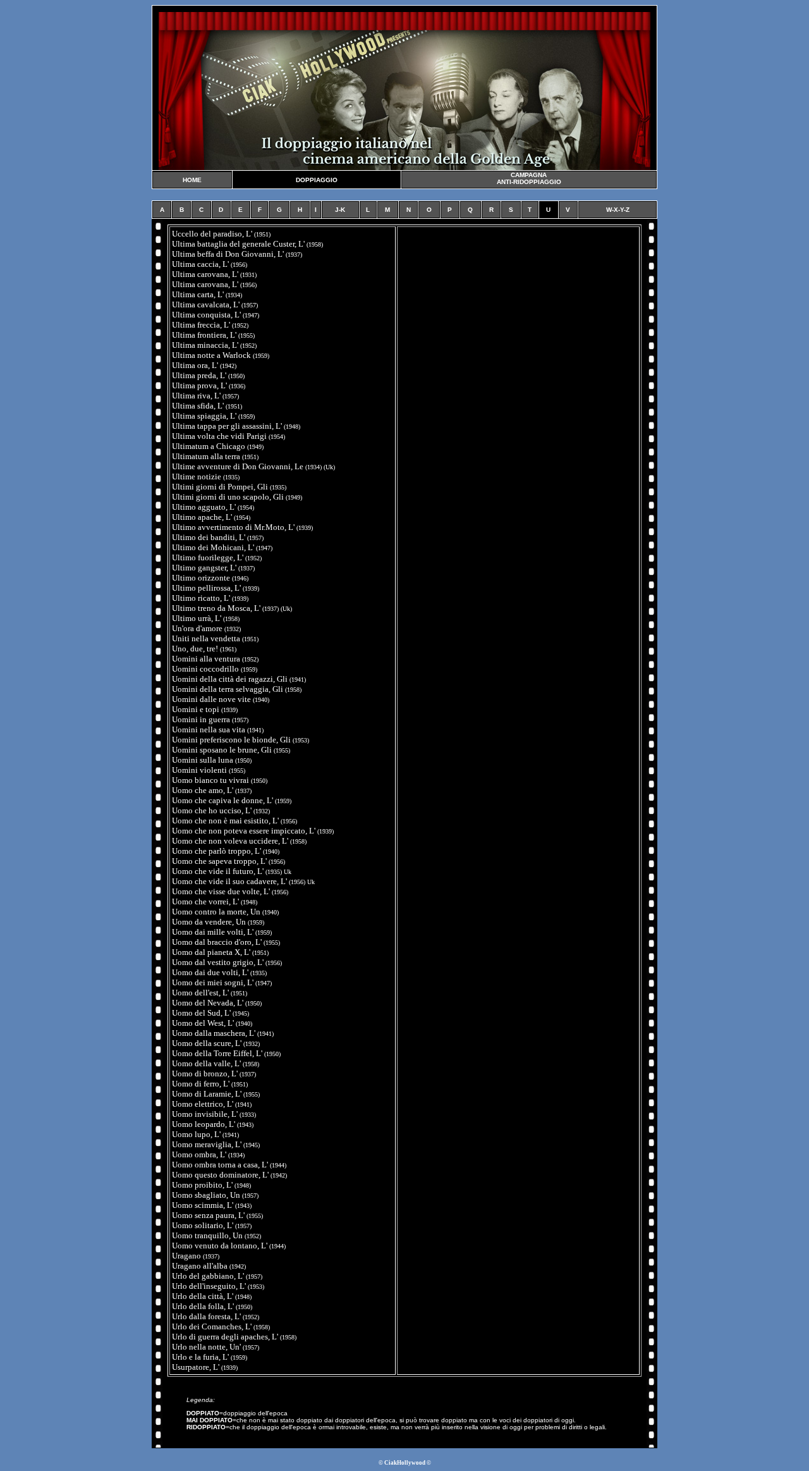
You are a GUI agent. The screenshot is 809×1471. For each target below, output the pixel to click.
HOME (192, 179)
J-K (340, 209)
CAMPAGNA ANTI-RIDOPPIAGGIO (529, 178)
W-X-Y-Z (618, 209)
